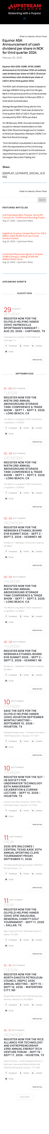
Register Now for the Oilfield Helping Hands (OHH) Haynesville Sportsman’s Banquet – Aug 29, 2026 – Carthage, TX (24, 325)
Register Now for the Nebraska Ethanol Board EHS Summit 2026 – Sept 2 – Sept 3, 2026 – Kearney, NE (23, 532)
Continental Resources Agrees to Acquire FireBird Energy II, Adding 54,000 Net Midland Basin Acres (22, 257)
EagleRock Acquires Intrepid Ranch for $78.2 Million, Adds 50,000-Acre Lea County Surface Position (24, 236)
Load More (25, 1097)
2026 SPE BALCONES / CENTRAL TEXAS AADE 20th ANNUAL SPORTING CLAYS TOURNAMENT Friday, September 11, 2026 (23, 853)
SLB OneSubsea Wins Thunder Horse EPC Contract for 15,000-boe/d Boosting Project (23, 216)
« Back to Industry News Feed (33, 36)
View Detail (37, 360)
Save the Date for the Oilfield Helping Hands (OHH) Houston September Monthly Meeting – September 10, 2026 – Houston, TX (24, 718)
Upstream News (25, 220)
